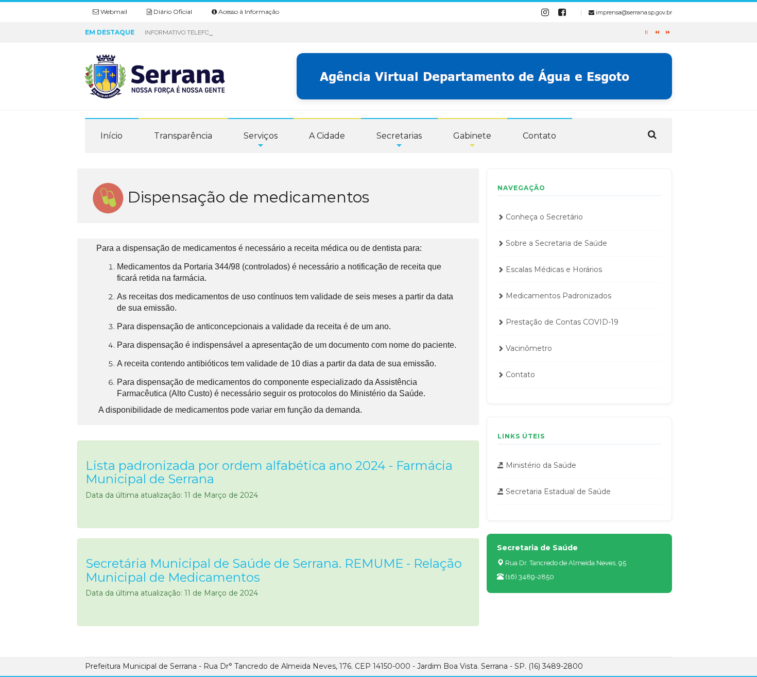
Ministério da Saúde (540, 465)
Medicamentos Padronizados (557, 295)
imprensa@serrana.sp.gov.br (633, 12)
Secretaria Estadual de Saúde (557, 491)
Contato (519, 374)
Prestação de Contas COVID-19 (561, 322)
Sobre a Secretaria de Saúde (555, 243)
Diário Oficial (172, 11)
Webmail (113, 11)
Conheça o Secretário (543, 217)
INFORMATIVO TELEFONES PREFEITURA (202, 32)
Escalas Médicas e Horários (553, 269)
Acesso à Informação (248, 11)
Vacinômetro (528, 348)
